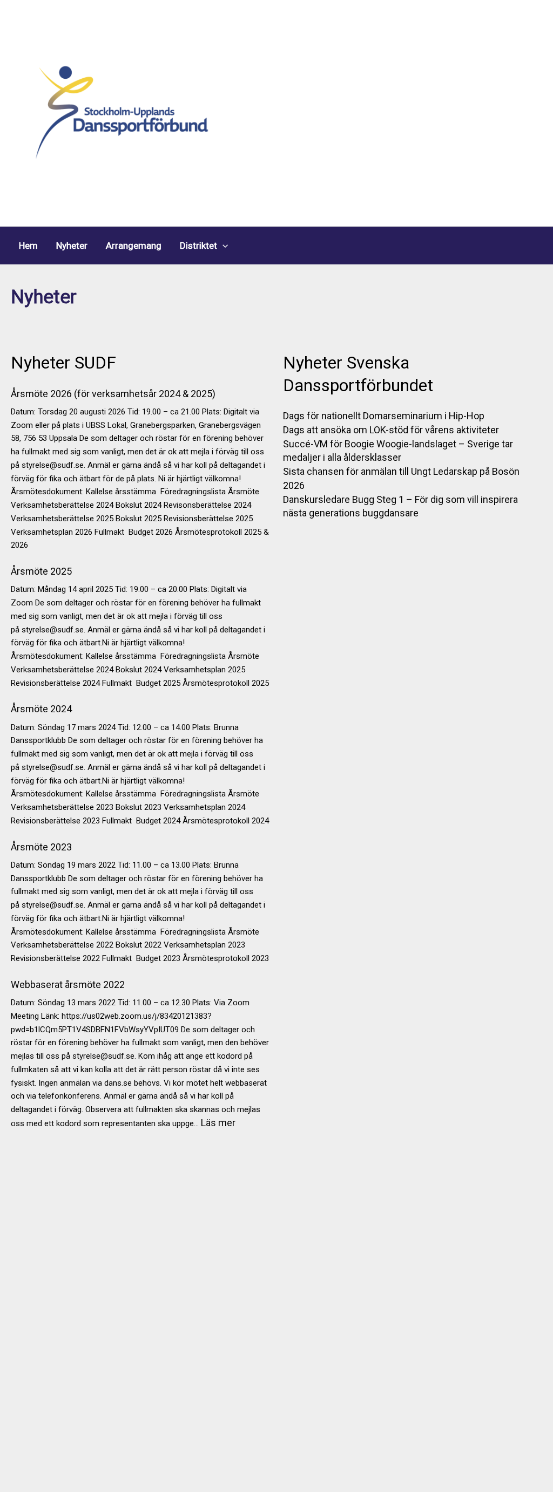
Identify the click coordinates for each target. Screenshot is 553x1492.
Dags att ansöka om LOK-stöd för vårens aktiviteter (391, 429)
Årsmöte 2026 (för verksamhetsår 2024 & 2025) (113, 393)
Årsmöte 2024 (41, 708)
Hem (28, 245)
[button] (222, 245)
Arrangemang (133, 245)
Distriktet (198, 245)
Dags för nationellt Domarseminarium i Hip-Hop (383, 415)
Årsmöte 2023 (41, 847)
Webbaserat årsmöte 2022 (68, 984)
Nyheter (71, 245)
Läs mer (218, 1122)
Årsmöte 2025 (41, 571)
